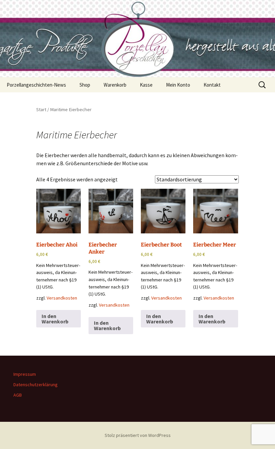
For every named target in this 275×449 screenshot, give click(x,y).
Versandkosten (62, 298)
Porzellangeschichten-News (36, 85)
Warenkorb (115, 85)
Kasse (146, 85)
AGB (17, 395)
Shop (84, 85)
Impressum (24, 374)
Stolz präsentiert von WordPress (138, 435)
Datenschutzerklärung (35, 384)
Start (41, 109)
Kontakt (212, 85)
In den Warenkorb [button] (55, 319)
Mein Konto (178, 85)
